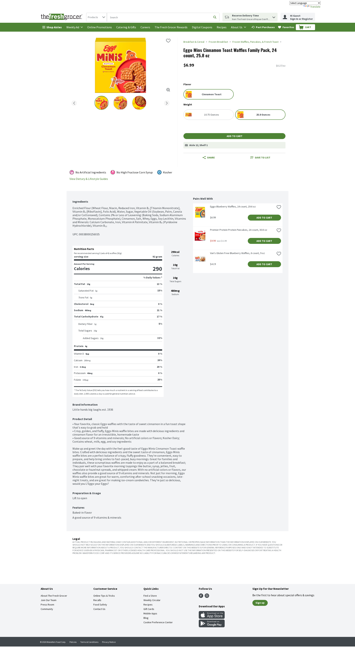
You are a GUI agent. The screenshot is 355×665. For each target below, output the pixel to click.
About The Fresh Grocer (54, 595)
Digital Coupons (202, 27)
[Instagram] (207, 597)
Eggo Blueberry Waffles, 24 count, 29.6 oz (233, 206)
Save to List (262, 157)
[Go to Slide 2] (120, 103)
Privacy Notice (109, 642)
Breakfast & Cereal (193, 41)
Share (211, 157)
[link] (263, 27)
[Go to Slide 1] (101, 103)
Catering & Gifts (126, 27)
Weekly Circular (151, 600)
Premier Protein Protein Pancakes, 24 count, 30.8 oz (238, 229)
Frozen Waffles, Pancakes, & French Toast (255, 41)
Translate (315, 6)
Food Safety (100, 604)
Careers (145, 27)
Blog (145, 618)
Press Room (47, 604)
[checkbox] (168, 40)
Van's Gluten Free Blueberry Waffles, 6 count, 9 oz (237, 253)
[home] (62, 17)
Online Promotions (99, 27)
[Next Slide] (166, 102)
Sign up (260, 602)
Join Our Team (48, 600)
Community (47, 609)
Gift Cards (148, 609)
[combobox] (96, 17)
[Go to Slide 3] (139, 103)
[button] (273, 16)
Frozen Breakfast (218, 41)
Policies (73, 642)
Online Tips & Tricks (104, 595)
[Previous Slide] (74, 102)
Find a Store (150, 595)
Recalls (97, 600)
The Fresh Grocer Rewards (171, 27)
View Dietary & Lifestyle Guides (89, 179)
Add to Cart (234, 136)
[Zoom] (168, 90)
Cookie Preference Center (158, 622)
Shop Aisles (54, 27)
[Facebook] (201, 597)
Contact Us (99, 609)
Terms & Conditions (89, 642)
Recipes (221, 27)
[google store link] (212, 626)
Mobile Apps (150, 613)
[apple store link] (212, 618)
